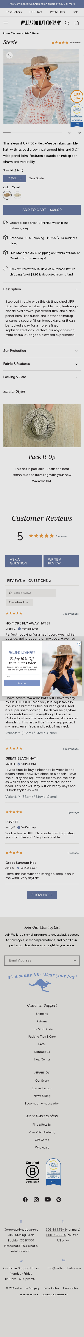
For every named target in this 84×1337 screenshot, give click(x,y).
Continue (22, 683)
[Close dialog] (79, 643)
